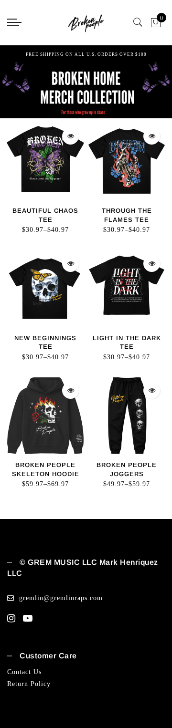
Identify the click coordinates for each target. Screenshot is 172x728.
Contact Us (24, 672)
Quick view (70, 136)
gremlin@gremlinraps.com (61, 598)
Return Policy (29, 683)
